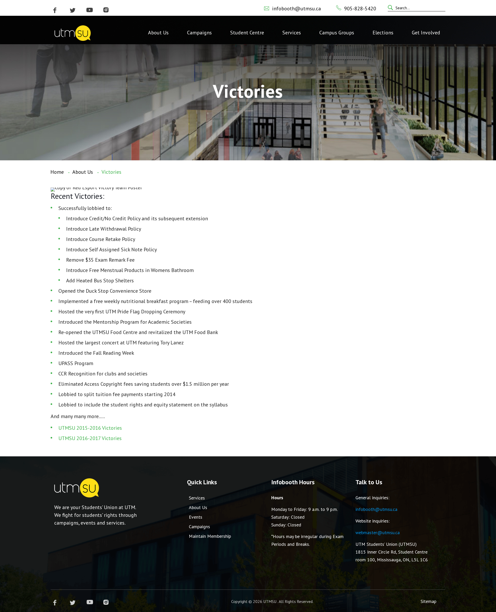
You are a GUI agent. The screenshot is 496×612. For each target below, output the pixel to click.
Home (57, 172)
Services (197, 498)
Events (195, 517)
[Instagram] (106, 10)
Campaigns (199, 527)
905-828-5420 (360, 8)
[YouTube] (89, 10)
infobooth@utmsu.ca (296, 8)
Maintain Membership (210, 536)
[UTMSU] (73, 32)
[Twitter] (72, 10)
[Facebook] (55, 10)
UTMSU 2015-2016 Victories (90, 428)
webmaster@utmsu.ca (377, 532)
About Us (82, 172)
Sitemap (428, 601)
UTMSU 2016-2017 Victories (90, 438)
